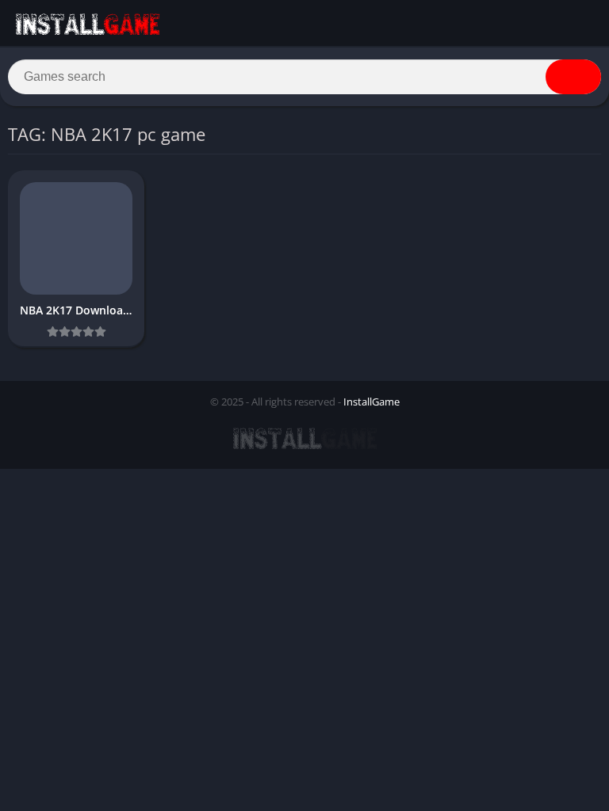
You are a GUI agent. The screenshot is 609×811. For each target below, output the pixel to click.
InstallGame (371, 401)
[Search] (573, 76)
